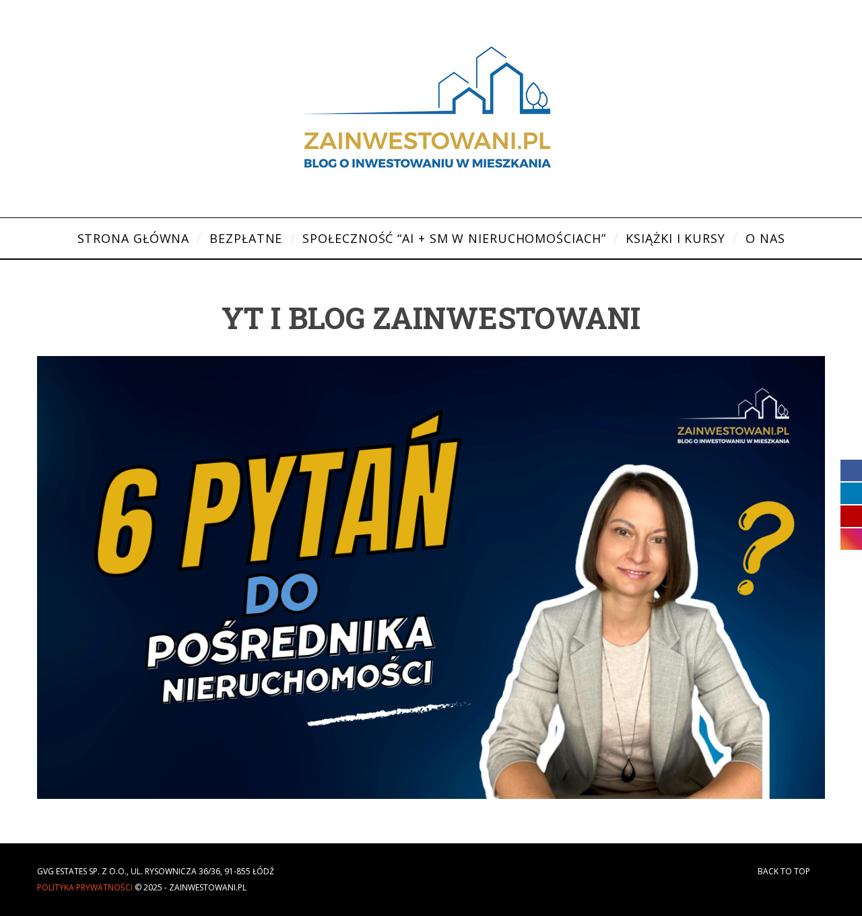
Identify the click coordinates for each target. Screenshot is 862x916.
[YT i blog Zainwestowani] (431, 794)
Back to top (785, 871)
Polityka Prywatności (85, 887)
